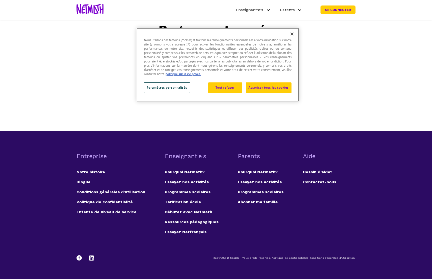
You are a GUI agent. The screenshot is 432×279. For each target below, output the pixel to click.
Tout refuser (225, 87)
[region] (217, 65)
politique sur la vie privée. (183, 74)
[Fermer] (292, 33)
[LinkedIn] (91, 258)
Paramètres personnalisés (167, 87)
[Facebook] (81, 258)
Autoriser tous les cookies (268, 87)
